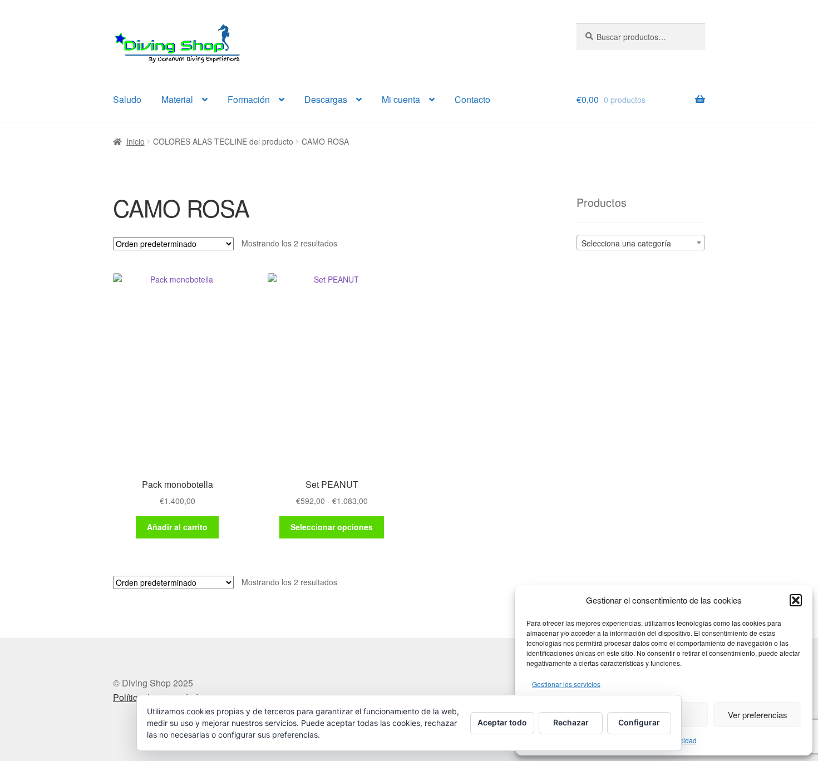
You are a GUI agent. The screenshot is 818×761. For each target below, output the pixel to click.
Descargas (325, 99)
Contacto (472, 99)
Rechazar (571, 722)
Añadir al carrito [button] (177, 526)
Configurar (639, 722)
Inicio (135, 141)
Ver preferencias (757, 714)
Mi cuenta (401, 99)
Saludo (127, 99)
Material (177, 99)
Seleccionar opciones (331, 526)
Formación (249, 99)
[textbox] (640, 243)
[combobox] (640, 242)
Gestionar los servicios (566, 684)
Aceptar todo (502, 722)
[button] (795, 600)
